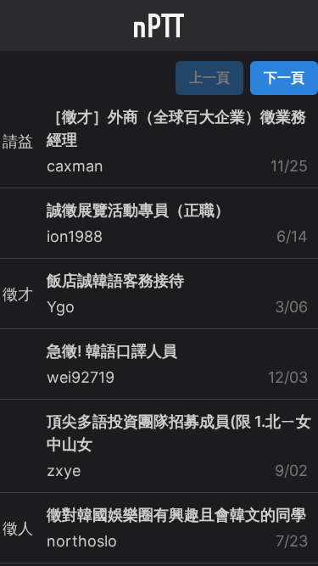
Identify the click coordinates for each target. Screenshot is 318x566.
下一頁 (284, 77)
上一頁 (209, 77)
